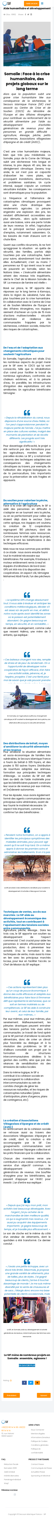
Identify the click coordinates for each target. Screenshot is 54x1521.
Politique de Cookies (39, 1441)
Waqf (6, 1483)
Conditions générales (39, 1445)
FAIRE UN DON (31, 3)
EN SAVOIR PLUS (27, 1365)
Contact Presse (37, 1464)
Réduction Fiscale (11, 1464)
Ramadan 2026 (10, 1468)
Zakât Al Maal (9, 1472)
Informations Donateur (40, 1437)
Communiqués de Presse (41, 1468)
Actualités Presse (38, 1472)
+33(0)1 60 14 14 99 (10, 1427)
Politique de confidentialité (37, 1451)
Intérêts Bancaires (11, 1475)
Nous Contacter (37, 1430)
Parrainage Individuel (12, 1479)
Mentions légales (38, 1433)
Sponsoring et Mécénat (40, 1475)
